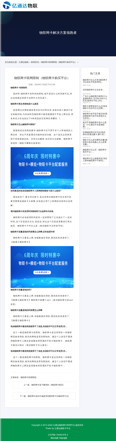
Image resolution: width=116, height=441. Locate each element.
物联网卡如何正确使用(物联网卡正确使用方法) (48, 396)
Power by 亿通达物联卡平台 (58, 428)
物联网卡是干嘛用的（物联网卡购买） (48, 384)
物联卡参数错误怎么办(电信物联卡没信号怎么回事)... (95, 107)
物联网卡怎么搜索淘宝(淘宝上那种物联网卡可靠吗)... (95, 159)
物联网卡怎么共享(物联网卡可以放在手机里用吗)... (95, 80)
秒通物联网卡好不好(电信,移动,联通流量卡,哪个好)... (94, 133)
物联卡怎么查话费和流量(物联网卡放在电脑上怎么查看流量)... (95, 142)
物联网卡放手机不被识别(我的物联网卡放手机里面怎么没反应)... (95, 116)
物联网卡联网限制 (28, 377)
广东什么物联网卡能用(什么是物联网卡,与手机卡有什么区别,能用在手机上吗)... (95, 98)
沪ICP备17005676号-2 (58, 434)
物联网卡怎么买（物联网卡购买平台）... (95, 150)
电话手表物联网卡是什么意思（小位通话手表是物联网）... (95, 124)
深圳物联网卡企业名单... (93, 89)
